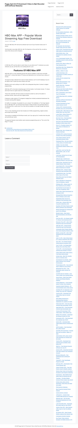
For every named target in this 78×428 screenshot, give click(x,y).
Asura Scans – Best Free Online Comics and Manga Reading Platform (63, 279)
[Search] (71, 14)
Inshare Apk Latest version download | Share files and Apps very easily (64, 383)
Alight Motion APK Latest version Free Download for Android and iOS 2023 (64, 337)
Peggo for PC (51, 6)
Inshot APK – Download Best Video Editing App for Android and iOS (64, 323)
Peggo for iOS (61, 3)
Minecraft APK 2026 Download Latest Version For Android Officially (63, 28)
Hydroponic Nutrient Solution (63, 416)
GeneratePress (60, 426)
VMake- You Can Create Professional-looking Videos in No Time (64, 146)
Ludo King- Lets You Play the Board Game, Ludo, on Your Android (63, 151)
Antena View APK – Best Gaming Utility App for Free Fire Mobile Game (64, 409)
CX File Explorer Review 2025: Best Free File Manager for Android (63, 42)
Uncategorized (9, 128)
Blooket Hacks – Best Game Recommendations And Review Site (63, 215)
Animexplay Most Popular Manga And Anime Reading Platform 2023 (20, 129)
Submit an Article (60, 6)
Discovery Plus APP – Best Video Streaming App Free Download (19, 130)
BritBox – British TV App (62, 70)
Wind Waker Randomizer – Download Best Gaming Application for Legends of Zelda (64, 300)
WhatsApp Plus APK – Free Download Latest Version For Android (63, 270)
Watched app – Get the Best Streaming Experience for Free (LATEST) (63, 400)
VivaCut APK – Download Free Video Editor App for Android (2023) (63, 295)
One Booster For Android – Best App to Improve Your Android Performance (64, 261)
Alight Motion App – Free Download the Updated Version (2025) (63, 55)
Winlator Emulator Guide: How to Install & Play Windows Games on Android (64, 37)
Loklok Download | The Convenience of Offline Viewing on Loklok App (64, 74)
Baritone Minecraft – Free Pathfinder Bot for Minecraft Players (63, 356)
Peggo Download (51, 3)
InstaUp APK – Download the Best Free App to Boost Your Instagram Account (64, 351)
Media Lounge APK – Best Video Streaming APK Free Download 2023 (64, 234)
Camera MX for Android (62, 392)
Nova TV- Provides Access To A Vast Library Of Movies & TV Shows (64, 127)
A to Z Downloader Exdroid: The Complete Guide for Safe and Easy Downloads (64, 60)
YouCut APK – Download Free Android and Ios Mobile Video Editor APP (63, 342)
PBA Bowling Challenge (61, 387)
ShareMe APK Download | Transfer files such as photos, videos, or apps (64, 332)
